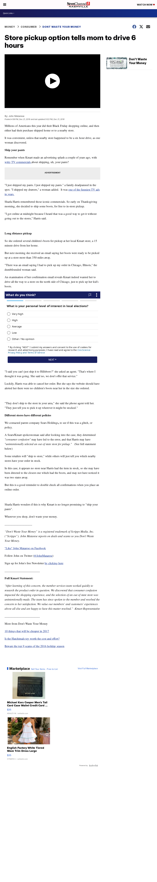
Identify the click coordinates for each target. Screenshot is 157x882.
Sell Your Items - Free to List (44, 669)
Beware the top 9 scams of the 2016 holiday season (34, 646)
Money (10, 26)
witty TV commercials (18, 162)
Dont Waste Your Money (61, 26)
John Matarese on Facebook (29, 548)
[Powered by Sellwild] (93, 766)
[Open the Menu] (4, 4)
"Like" (9, 548)
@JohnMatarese (43, 556)
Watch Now (145, 4)
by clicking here (54, 563)
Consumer (29, 26)
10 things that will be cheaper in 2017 (27, 631)
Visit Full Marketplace (88, 669)
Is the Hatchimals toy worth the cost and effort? (32, 638)
